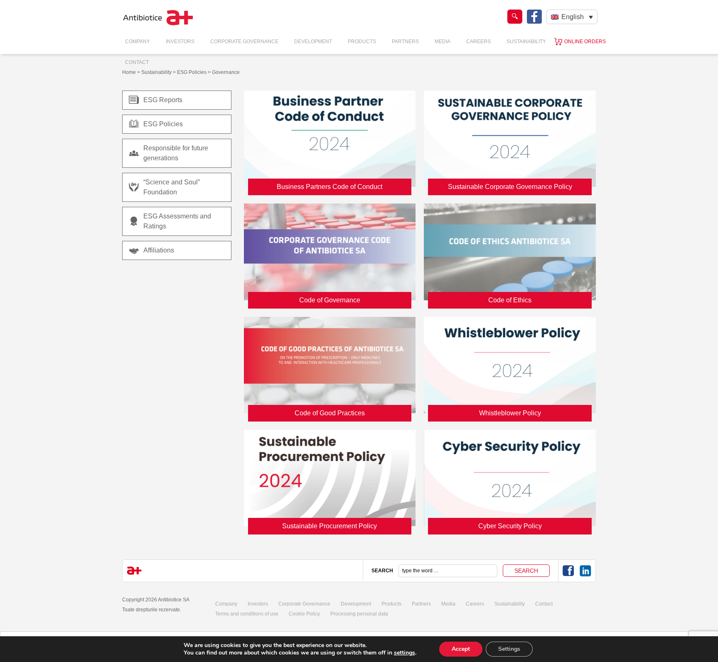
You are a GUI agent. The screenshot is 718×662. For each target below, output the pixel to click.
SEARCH (382, 571)
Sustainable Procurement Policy (329, 526)
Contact (137, 62)
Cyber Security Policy (510, 526)
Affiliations (158, 250)
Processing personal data (359, 614)
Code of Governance (329, 300)
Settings (509, 649)
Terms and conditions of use (246, 614)
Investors (180, 41)
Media (442, 41)
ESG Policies (163, 123)
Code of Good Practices (330, 413)
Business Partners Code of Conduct (329, 186)
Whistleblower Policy (510, 413)
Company (137, 41)
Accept (461, 649)
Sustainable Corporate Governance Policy (510, 186)
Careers (478, 41)
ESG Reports (162, 99)
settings (404, 653)
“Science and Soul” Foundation (171, 187)
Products (362, 41)
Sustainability (526, 41)
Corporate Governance (244, 41)
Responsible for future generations (175, 153)
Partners (405, 41)
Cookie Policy (304, 614)
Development (313, 41)
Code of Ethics (509, 300)
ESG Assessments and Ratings (177, 221)
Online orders (585, 41)
